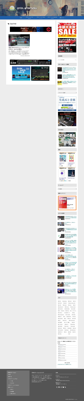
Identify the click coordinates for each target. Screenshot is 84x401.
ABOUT (11, 389)
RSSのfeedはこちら (36, 381)
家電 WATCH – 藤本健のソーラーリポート (61, 383)
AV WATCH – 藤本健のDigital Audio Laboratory (63, 380)
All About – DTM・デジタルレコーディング (62, 376)
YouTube (12, 383)
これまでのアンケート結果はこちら (64, 364)
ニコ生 (11, 380)
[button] (76, 59)
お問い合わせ (13, 393)
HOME (9, 374)
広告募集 (12, 391)
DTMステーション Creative (13, 385)
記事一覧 (10, 376)
